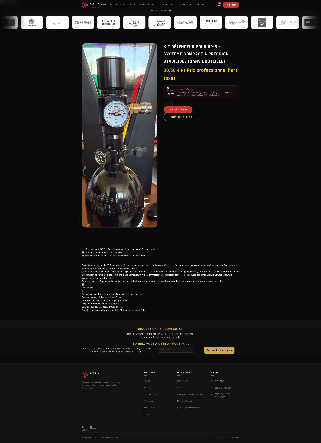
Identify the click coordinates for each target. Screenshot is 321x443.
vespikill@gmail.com (222, 388)
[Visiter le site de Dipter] (136, 22)
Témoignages (166, 5)
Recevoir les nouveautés (219, 350)
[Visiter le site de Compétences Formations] (111, 22)
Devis (132, 5)
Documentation (147, 5)
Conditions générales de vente (190, 394)
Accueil (107, 5)
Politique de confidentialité (188, 408)
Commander (231, 5)
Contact (200, 5)
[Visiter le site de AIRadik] (290, 22)
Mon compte (182, 381)
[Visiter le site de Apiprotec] (34, 22)
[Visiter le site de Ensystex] (162, 22)
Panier (180, 388)
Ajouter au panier (178, 109)
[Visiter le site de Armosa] (60, 22)
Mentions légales (184, 401)
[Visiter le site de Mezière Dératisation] (239, 22)
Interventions (184, 5)
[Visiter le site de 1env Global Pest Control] (264, 22)
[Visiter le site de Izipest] (213, 22)
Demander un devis (181, 117)
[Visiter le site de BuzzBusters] (85, 22)
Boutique (120, 5)
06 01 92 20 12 (220, 381)
